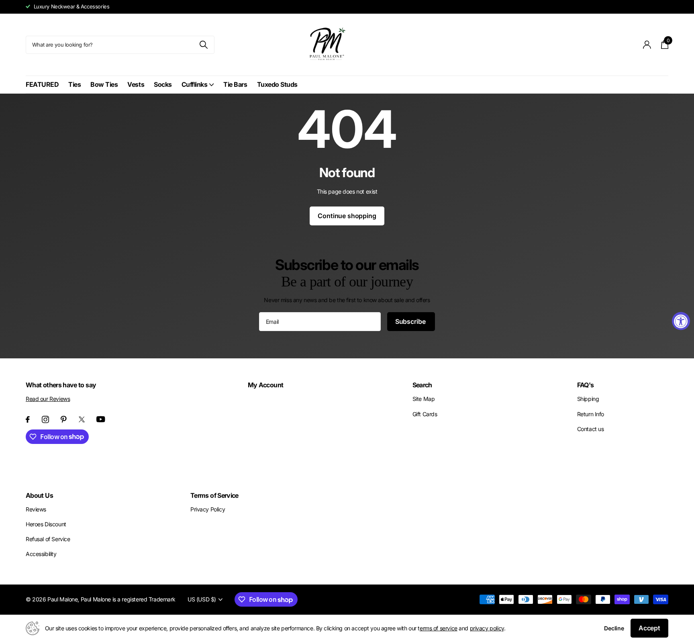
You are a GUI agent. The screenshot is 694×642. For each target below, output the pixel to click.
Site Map (423, 398)
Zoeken (203, 45)
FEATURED (42, 84)
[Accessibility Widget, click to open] (681, 321)
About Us (39, 495)
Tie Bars (235, 84)
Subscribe (411, 321)
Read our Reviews (48, 398)
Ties (74, 84)
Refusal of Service (48, 539)
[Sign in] (647, 45)
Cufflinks (195, 84)
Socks (163, 84)
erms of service (438, 628)
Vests (135, 84)
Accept (649, 628)
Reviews (36, 509)
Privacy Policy (207, 509)
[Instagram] (45, 419)
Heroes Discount (46, 524)
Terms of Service (214, 495)
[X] (82, 419)
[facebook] (28, 419)
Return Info (590, 414)
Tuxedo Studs (277, 84)
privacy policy (487, 628)
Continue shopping (347, 216)
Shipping (588, 398)
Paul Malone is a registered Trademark (128, 599)
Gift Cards (424, 414)
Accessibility (41, 553)
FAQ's (585, 385)
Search (422, 385)
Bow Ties (104, 84)
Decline (614, 628)
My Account (266, 385)
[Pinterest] (64, 419)
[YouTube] (100, 419)
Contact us (590, 428)
